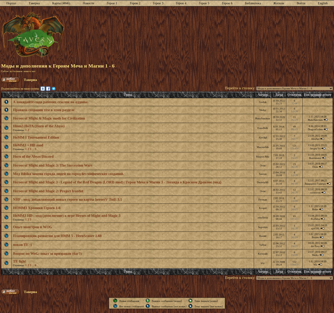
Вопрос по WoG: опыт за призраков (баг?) (47, 253)
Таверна (34, 3)
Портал (11, 3)
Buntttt (262, 236)
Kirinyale (263, 253)
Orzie (263, 165)
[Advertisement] (198, 35)
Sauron (263, 174)
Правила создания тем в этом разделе (44, 110)
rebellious (263, 217)
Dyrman (262, 199)
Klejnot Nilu (262, 156)
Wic (263, 263)
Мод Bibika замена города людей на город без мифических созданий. (68, 174)
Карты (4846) (61, 3)
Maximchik (263, 147)
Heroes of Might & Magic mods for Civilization (49, 118)
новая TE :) (22, 245)
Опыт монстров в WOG (32, 227)
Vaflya (262, 244)
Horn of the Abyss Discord (33, 156)
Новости (88, 3)
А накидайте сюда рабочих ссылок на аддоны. (50, 102)
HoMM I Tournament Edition (36, 137)
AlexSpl (263, 137)
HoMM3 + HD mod (28, 145)
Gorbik (263, 102)
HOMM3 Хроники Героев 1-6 (36, 208)
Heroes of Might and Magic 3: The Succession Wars (52, 165)
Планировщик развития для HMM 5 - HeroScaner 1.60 (57, 236)
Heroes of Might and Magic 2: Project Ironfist (48, 191)
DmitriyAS (262, 182)
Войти (301, 3)
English (323, 3)
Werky (262, 110)
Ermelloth (262, 128)
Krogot (263, 208)
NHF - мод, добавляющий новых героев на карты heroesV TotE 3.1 (67, 199)
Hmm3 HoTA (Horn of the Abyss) (39, 126)
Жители (278, 3)
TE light (19, 261)
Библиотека (253, 3)
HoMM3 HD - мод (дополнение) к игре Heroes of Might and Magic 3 (66, 216)
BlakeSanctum (262, 118)
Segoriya (262, 227)
